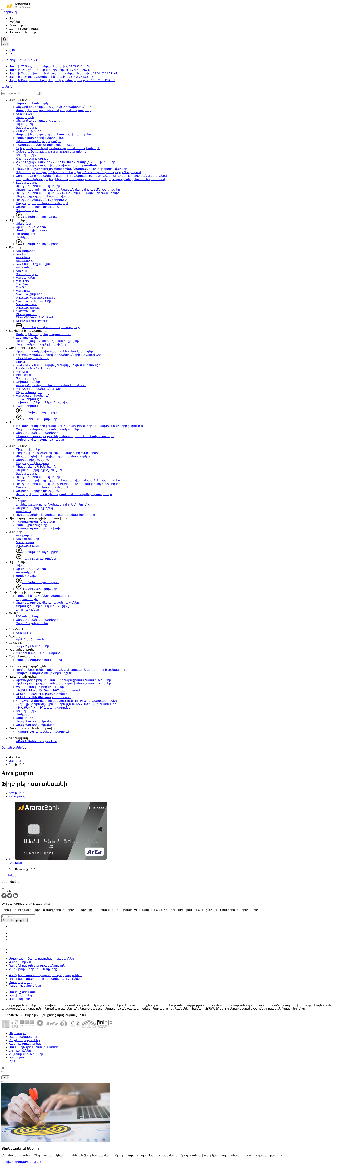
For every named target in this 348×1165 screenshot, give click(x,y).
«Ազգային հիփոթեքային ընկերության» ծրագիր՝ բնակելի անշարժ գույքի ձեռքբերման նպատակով (90, 179)
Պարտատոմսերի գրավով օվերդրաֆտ (45, 144)
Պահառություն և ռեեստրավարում (42, 731)
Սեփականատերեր (23, 1036)
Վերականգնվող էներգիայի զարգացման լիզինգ (55, 514)
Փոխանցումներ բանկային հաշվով (42, 402)
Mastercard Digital (26, 304)
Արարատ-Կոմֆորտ (31, 227)
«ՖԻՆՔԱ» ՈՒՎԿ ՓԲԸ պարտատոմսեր (44, 707)
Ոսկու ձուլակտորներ (32, 623)
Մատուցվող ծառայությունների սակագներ (41, 958)
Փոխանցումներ (28, 381)
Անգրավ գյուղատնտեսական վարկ (42, 196)
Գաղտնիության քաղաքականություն (37, 965)
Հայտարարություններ (26, 1054)
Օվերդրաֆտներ (28, 131)
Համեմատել (10, 875)
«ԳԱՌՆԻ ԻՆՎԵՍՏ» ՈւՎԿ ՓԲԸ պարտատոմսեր (50, 690)
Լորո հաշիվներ (27, 609)
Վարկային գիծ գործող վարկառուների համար (54, 134)
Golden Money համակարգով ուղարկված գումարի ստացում (59, 365)
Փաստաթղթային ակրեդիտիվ (39, 528)
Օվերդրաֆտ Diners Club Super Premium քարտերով (51, 151)
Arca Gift (21, 270)
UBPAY (21, 361)
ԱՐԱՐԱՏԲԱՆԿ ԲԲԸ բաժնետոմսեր (41, 693)
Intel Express (23, 374)
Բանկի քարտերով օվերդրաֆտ (40, 137)
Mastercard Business (28, 545)
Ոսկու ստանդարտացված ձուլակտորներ (47, 429)
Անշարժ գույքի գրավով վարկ (38, 120)
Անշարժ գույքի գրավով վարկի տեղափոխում (53, 106)
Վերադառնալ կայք (26, 1161)
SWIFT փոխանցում (30, 405)
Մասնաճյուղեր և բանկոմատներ (34, 1047)
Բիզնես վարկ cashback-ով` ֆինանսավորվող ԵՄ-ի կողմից (58, 452)
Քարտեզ (8, 60)
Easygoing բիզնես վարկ (32, 463)
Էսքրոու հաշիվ (27, 337)
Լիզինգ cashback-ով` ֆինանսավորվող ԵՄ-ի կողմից (53, 504)
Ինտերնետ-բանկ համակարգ (38, 653)
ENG (12, 53)
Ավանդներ (24, 223)
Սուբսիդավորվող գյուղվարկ (37, 206)
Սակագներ (24, 714)
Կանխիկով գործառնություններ (40, 439)
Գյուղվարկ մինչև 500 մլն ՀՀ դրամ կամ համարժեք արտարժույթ (64, 494)
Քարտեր (15, 760)
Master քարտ (25, 542)
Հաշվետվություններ (24, 1040)
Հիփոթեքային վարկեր (33, 158)
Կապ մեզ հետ (19, 998)
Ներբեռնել (9, 12)
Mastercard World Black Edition (37, 297)
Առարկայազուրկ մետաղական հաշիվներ (47, 341)
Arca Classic (23, 257)
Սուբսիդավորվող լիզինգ (34, 508)
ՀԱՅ (5, 44)
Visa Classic (23, 284)
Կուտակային (26, 233)
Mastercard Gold (25, 310)
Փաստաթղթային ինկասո (35, 521)
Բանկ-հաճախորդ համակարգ (39, 659)
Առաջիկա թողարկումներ (35, 721)
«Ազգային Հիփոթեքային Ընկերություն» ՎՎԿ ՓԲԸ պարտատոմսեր (66, 704)
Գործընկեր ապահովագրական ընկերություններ (45, 975)
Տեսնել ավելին (27, 127)
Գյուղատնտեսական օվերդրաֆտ (41, 199)
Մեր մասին (17, 1033)
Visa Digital (23, 280)
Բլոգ (12, 1060)
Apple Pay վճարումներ (31, 639)
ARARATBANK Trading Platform (36, 741)
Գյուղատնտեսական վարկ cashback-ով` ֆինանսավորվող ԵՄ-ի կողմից (68, 192)
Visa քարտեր (25, 277)
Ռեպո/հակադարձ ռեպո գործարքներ (44, 673)
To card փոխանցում (30, 399)
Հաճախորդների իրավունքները (33, 969)
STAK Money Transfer (32, 358)
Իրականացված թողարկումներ (40, 686)
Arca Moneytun (25, 260)
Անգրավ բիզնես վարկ (32, 459)
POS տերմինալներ (29, 616)
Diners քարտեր (26, 314)
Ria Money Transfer (33, 368)
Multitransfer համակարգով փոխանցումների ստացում (59, 354)
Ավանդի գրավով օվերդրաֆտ (38, 141)
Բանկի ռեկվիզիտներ (25, 985)
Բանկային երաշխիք (31, 525)
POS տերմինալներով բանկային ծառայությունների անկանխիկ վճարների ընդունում (79, 425)
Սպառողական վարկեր (33, 103)
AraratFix (25, 113)
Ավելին (6, 1161)
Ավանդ (21, 565)
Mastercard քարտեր (29, 294)
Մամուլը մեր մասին (23, 992)
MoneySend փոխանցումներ (39, 388)
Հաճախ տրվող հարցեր (40, 216)
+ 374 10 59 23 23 (26, 60)
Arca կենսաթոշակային (33, 264)
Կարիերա (16, 1057)
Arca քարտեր (25, 250)
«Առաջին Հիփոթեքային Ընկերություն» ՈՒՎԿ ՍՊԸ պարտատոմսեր (66, 700)
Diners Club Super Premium (32, 320)
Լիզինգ (21, 501)
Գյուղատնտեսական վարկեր (38, 186)
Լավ (5, 1077)
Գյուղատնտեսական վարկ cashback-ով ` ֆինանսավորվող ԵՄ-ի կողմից (68, 483)
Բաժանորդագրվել (14, 920)
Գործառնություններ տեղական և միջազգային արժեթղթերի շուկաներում (71, 669)
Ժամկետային (26, 575)
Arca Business (27, 538)
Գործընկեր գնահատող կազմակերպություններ (45, 978)
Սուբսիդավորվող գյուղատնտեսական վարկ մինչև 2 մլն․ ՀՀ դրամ (69, 189)
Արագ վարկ (25, 117)
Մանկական (25, 237)
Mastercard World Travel (33, 301)
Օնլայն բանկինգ (13, 747)
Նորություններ (20, 1050)
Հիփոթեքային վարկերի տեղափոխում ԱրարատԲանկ (57, 165)
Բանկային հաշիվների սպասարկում (43, 334)
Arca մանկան (25, 267)
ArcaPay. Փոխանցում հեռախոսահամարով (51, 385)
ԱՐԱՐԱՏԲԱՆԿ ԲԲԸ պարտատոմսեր (43, 697)
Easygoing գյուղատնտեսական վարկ (42, 203)
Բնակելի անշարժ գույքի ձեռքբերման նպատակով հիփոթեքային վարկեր (71, 168)
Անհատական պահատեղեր (37, 432)
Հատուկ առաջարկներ (39, 419)
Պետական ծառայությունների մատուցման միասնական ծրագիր (65, 436)
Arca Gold (22, 254)
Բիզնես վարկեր (28, 449)
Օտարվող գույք (20, 982)
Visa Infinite (23, 290)
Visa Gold (22, 287)
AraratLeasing (24, 511)
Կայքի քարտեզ (20, 995)
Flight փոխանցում (29, 392)
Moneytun (22, 371)
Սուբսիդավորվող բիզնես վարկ (39, 470)
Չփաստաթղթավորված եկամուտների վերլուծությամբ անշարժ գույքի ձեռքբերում (78, 172)
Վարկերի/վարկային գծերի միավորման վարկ (53, 110)
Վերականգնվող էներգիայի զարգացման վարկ (54, 456)
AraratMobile (23, 632)
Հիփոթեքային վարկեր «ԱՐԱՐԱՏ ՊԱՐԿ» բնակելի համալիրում (65, 162)
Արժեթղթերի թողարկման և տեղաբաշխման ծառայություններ (63, 680)
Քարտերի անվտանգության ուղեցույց (51, 327)
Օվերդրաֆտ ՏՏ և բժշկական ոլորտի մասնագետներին (58, 148)
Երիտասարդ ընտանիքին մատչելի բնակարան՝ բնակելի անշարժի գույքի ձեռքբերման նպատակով (91, 175)
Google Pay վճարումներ (32, 646)
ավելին (6, 86)
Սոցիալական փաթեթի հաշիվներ (41, 344)
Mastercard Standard (28, 307)
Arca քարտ (24, 535)
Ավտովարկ (24, 124)
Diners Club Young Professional (34, 317)
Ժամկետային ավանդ (32, 230)
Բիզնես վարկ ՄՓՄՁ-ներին (36, 466)
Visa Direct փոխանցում (32, 395)
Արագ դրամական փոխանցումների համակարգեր (54, 351)
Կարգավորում (20, 962)
